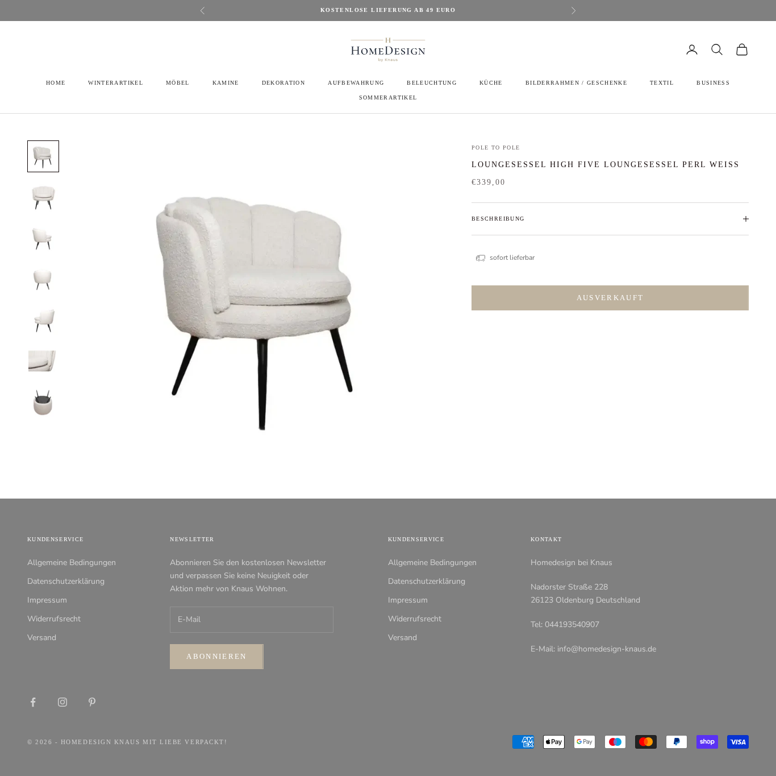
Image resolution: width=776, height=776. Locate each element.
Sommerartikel (388, 97)
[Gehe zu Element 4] (43, 279)
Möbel (178, 83)
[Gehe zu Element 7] (43, 402)
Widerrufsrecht (54, 618)
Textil (662, 83)
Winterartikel (115, 83)
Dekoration (283, 83)
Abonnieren (216, 656)
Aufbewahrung (356, 83)
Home (55, 83)
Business (713, 83)
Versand (41, 637)
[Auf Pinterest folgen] (92, 702)
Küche (491, 83)
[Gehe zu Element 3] (43, 238)
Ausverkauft (610, 298)
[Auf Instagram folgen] (62, 702)
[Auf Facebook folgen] (33, 702)
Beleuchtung (432, 83)
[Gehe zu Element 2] (43, 197)
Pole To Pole (496, 147)
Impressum (47, 600)
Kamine (225, 83)
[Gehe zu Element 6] (43, 361)
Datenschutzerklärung (66, 581)
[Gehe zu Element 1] (43, 156)
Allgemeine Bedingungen (71, 562)
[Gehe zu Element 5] (43, 320)
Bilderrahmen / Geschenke (576, 83)
